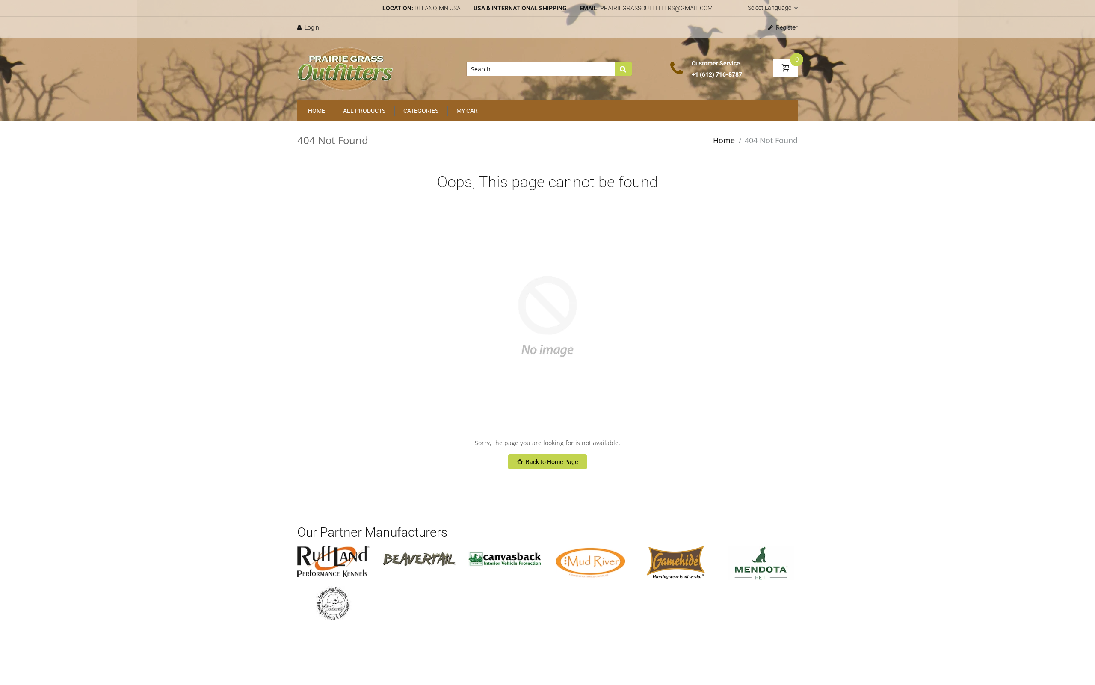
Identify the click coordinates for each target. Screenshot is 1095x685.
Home (724, 140)
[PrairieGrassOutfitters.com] (345, 68)
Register (786, 27)
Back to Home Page (552, 461)
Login (311, 27)
